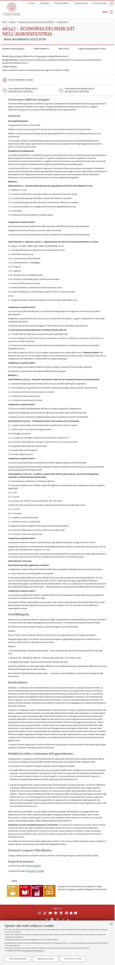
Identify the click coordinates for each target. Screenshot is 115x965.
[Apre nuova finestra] (39, 913)
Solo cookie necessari (17, 959)
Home (4, 22)
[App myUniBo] (52, 918)
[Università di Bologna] (12, 9)
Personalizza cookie (45, 959)
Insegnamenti (62, 22)
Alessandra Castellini (45, 56)
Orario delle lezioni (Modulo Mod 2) (79, 88)
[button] (68, 12)
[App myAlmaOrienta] (57, 918)
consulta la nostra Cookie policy (33, 950)
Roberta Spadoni (17, 48)
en (112, 3)
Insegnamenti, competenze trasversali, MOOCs (36, 22)
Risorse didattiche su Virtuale (20, 79)
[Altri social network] (75, 913)
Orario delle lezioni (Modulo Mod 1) (23, 88)
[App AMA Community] (68, 919)
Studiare (12, 22)
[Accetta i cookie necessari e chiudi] (111, 924)
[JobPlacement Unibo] (63, 918)
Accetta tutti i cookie (73, 959)
